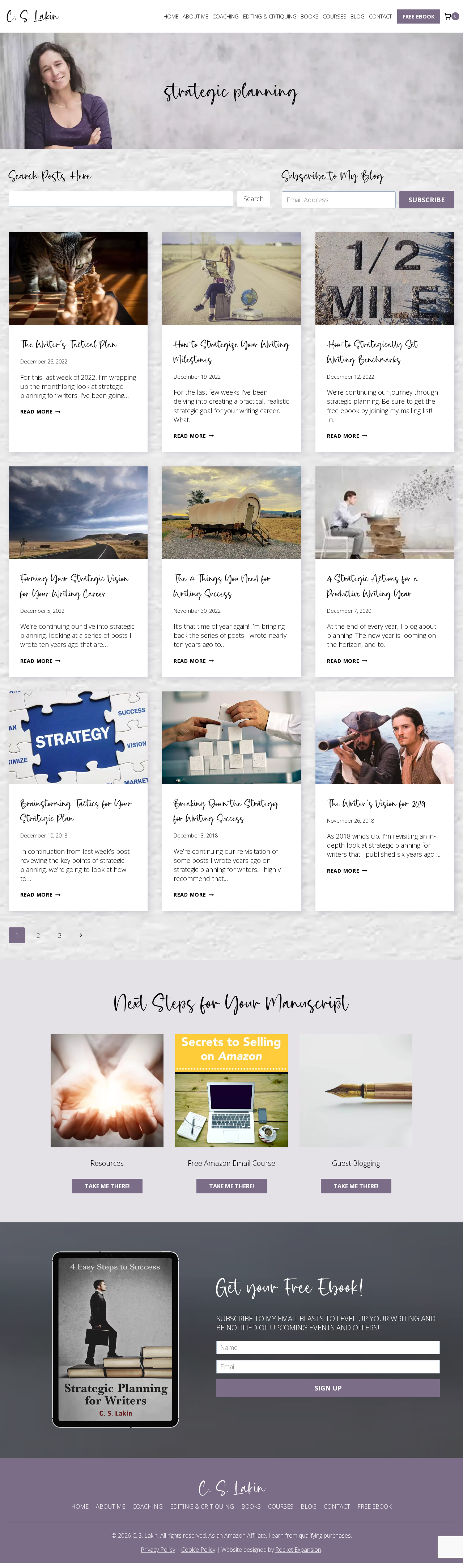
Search (253, 198)
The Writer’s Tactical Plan (68, 344)
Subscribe (426, 199)
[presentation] (78, 278)
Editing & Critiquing (270, 16)
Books (310, 16)
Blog (358, 16)
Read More (40, 411)
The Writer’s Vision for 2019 (376, 803)
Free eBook (419, 16)
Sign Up (328, 1388)
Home (171, 16)
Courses (335, 16)
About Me (195, 16)
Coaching (225, 16)
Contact (380, 16)
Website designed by (271, 1550)
